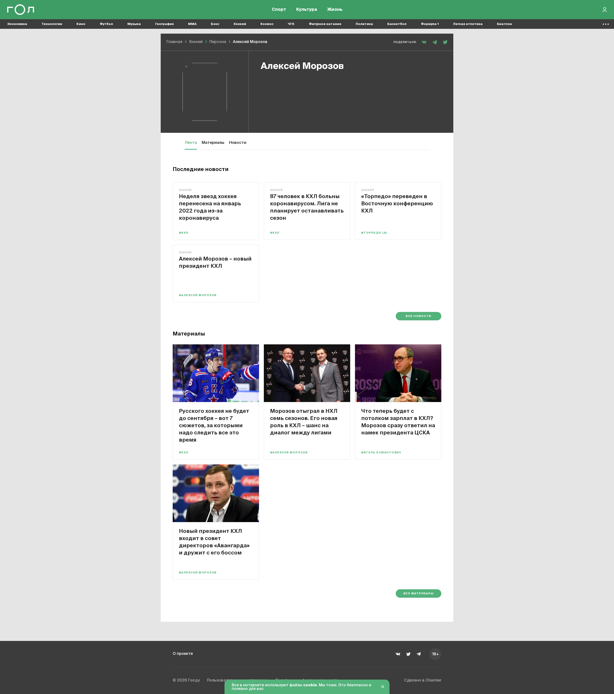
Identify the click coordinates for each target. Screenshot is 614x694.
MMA (192, 24)
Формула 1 (430, 24)
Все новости (418, 316)
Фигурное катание (325, 24)
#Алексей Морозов (197, 295)
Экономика (17, 24)
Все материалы (418, 593)
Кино (81, 24)
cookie (310, 685)
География (164, 24)
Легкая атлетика (468, 24)
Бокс (215, 24)
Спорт (279, 9)
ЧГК (291, 24)
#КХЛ (184, 232)
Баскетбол (397, 24)
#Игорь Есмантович (381, 452)
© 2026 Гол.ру (186, 680)
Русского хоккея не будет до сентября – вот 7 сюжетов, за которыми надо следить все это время (214, 425)
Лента (191, 143)
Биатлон (504, 24)
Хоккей (240, 24)
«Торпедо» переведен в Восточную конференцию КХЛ (397, 203)
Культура (306, 9)
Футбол (106, 24)
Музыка (134, 24)
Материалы (213, 143)
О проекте (183, 654)
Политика (364, 24)
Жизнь (334, 9)
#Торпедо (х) (374, 232)
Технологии (51, 24)
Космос (266, 24)
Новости (237, 143)
